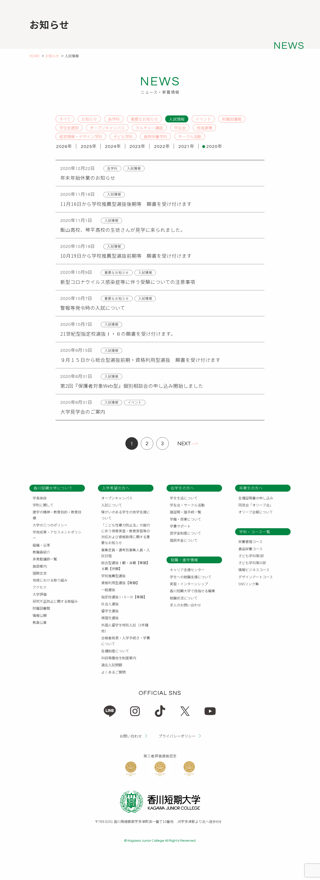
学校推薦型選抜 (113, 575)
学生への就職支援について (191, 576)
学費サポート (180, 526)
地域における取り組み (50, 580)
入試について (111, 505)
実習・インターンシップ (189, 583)
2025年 (89, 146)
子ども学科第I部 (251, 555)
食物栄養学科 (155, 136)
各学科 (114, 119)
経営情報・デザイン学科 (80, 136)
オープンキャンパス (107, 127)
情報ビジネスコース (253, 569)
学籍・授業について (185, 519)
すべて (65, 119)
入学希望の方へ (116, 488)
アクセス (39, 587)
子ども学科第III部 (252, 562)
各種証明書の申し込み (255, 498)
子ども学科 (123, 136)
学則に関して (43, 505)
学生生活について (184, 498)
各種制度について (115, 650)
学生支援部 (69, 127)
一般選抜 (108, 589)
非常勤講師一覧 (45, 559)
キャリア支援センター (187, 569)
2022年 (162, 146)
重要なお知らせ (144, 119)
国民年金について (184, 540)
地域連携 (204, 127)
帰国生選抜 (110, 617)
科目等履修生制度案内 (118, 657)
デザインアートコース (255, 576)
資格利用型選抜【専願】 (120, 582)
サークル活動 (189, 136)
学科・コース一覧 (254, 531)
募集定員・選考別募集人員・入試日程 (125, 552)
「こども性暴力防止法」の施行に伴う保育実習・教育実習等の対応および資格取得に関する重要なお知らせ (125, 533)
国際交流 (40, 573)
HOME (34, 55)
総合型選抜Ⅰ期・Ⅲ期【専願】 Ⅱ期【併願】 (126, 565)
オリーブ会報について (255, 511)
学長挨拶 (40, 498)
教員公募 (40, 622)
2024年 (113, 146)
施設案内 (40, 566)
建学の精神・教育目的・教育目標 (57, 514)
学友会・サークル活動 (187, 505)
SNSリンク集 (248, 583)
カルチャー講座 (149, 127)
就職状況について (184, 598)
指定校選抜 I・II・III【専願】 (124, 596)
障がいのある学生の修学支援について (125, 514)
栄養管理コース (250, 541)
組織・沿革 (41, 545)
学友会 (180, 127)
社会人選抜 (110, 603)
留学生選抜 (110, 610)
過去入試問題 (111, 664)
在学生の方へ (182, 488)
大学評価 (40, 594)
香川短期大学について (53, 488)
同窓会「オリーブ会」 (255, 505)
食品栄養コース (250, 548)
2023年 (138, 146)
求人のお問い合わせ (185, 605)
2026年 (64, 146)
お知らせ (52, 55)
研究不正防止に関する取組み (55, 601)
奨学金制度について (185, 533)
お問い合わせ (131, 735)
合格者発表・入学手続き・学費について (125, 640)
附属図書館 (232, 119)
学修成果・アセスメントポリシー (57, 534)
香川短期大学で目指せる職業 (192, 590)
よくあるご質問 (113, 672)
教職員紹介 (41, 552)
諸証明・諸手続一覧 (185, 511)
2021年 (187, 146)
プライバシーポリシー (176, 735)
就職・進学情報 (184, 559)
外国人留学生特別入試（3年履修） (124, 627)
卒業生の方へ (251, 488)
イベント (203, 119)
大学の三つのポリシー (50, 525)
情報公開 (40, 615)
